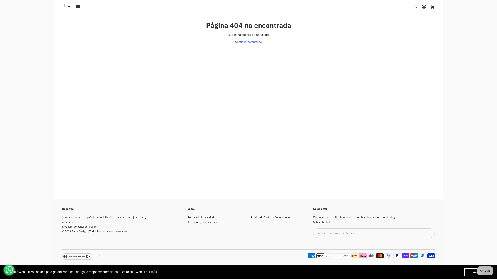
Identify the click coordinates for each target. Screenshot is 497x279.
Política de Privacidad (201, 217)
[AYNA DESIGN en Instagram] (98, 256)
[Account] (424, 6)
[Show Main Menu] (78, 6)
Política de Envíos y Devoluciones (270, 217)
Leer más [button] (150, 272)
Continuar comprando (248, 42)
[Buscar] (415, 6)
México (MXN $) (78, 256)
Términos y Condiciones (202, 222)
